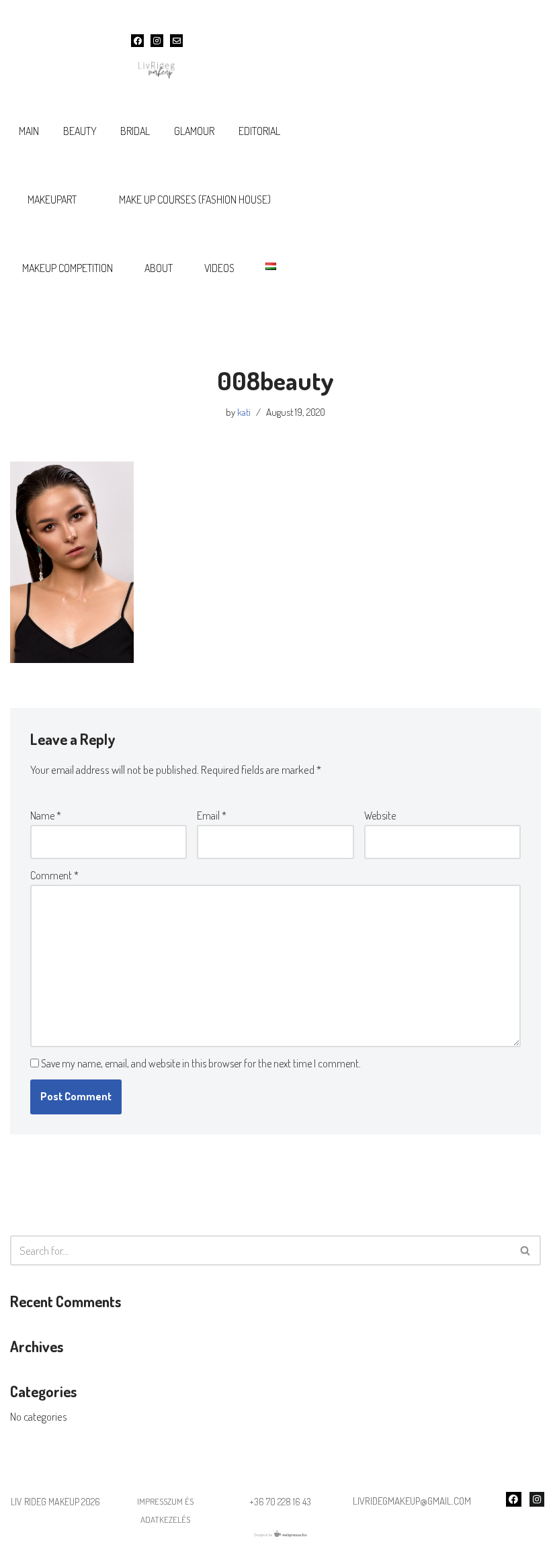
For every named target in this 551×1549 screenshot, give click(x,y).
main (29, 131)
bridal (135, 131)
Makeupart (52, 199)
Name (45, 815)
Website (380, 815)
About (158, 268)
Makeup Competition (67, 268)
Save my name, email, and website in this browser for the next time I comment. (201, 1063)
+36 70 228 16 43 (280, 1501)
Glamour (194, 131)
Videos (219, 268)
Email (211, 815)
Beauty (80, 131)
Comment (54, 875)
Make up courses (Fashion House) (195, 199)
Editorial (259, 131)
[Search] (526, 1250)
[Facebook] (137, 40)
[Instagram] (157, 40)
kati (244, 411)
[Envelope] (176, 40)
